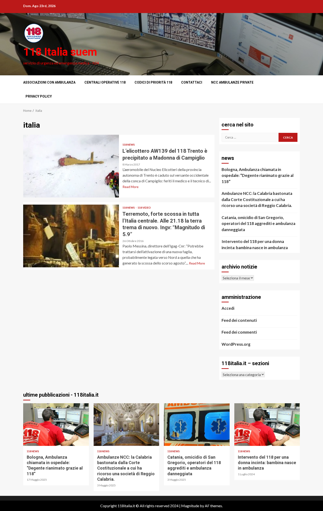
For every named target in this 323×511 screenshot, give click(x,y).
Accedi (228, 308)
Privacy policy (39, 96)
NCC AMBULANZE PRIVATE (232, 82)
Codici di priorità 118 (153, 82)
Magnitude (190, 505)
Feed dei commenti (239, 332)
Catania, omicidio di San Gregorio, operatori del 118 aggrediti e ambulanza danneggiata (258, 223)
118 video (144, 207)
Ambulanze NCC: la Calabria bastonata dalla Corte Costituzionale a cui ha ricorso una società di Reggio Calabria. (257, 199)
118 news (128, 144)
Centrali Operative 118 (105, 82)
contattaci (191, 82)
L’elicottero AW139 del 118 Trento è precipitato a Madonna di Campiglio (71, 166)
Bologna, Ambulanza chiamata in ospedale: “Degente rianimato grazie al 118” (257, 175)
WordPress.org (236, 344)
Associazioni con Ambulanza (49, 82)
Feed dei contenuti (239, 320)
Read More (130, 187)
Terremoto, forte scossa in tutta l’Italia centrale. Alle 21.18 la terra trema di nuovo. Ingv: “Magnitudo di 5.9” (71, 236)
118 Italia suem (60, 51)
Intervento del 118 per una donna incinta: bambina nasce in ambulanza (255, 244)
